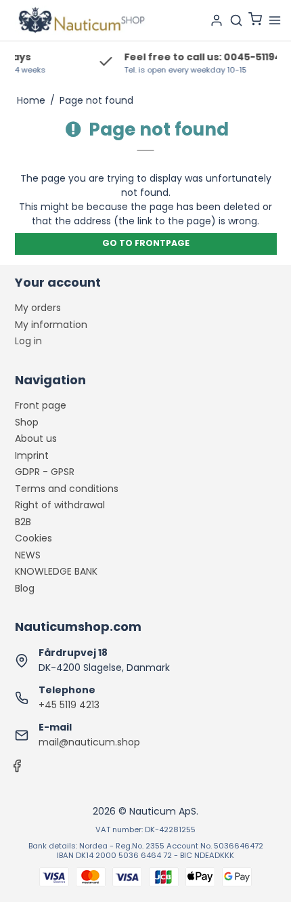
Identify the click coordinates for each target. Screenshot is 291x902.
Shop (27, 422)
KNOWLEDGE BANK (56, 571)
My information (51, 324)
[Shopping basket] (255, 20)
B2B (23, 522)
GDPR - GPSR (44, 471)
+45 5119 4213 (69, 705)
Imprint (32, 455)
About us (36, 438)
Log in (28, 341)
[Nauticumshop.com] (80, 20)
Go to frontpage (145, 243)
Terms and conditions (66, 488)
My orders (38, 307)
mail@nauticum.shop (89, 742)
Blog (25, 588)
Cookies (33, 538)
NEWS (28, 555)
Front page (40, 405)
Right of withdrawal (60, 505)
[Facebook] (17, 769)
